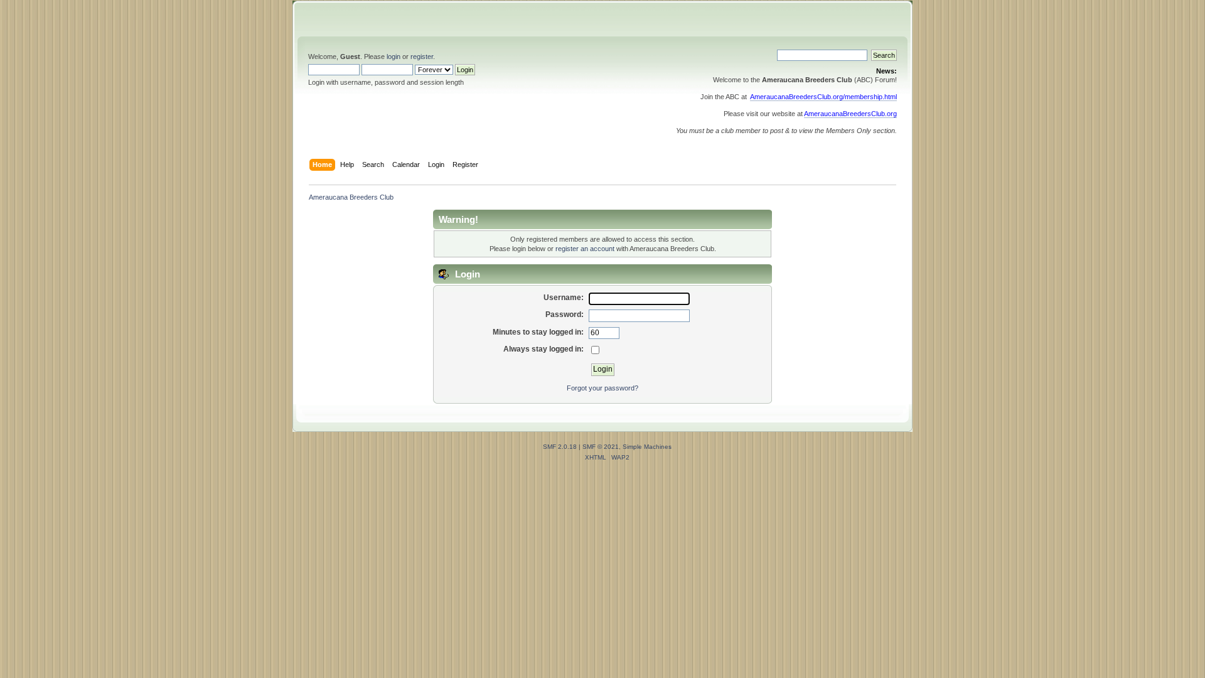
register (421, 56)
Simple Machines (647, 446)
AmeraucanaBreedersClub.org (850, 113)
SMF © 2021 (600, 446)
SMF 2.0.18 (560, 446)
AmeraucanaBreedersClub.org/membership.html (823, 96)
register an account (584, 248)
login (393, 56)
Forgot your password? (602, 388)
